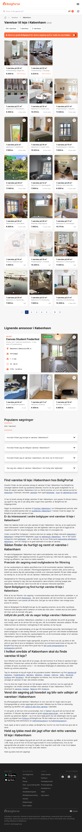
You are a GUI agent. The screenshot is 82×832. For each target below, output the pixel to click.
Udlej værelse (46, 774)
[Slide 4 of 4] (68, 139)
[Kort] (78, 11)
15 (55, 312)
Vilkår (43, 792)
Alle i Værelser (10, 426)
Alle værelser (11, 28)
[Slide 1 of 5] (13, 63)
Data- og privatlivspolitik (31, 785)
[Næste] (60, 312)
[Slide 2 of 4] (65, 139)
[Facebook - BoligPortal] (62, 776)
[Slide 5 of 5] (18, 63)
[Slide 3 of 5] (16, 63)
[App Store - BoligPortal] (9, 780)
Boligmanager (27, 802)
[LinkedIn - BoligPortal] (69, 776)
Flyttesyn (44, 778)
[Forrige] (22, 312)
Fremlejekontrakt (47, 781)
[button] (41, 437)
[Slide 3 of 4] (66, 139)
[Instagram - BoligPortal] (75, 776)
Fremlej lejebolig (46, 785)
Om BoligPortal (28, 774)
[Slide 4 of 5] (17, 63)
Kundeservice (46, 788)
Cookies (25, 788)
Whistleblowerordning (30, 795)
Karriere (25, 799)
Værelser (15, 17)
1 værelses (24, 28)
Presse (25, 781)
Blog (24, 778)
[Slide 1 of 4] (64, 139)
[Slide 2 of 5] (14, 63)
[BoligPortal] (11, 4)
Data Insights (27, 805)
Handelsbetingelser (29, 792)
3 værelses (36, 28)
